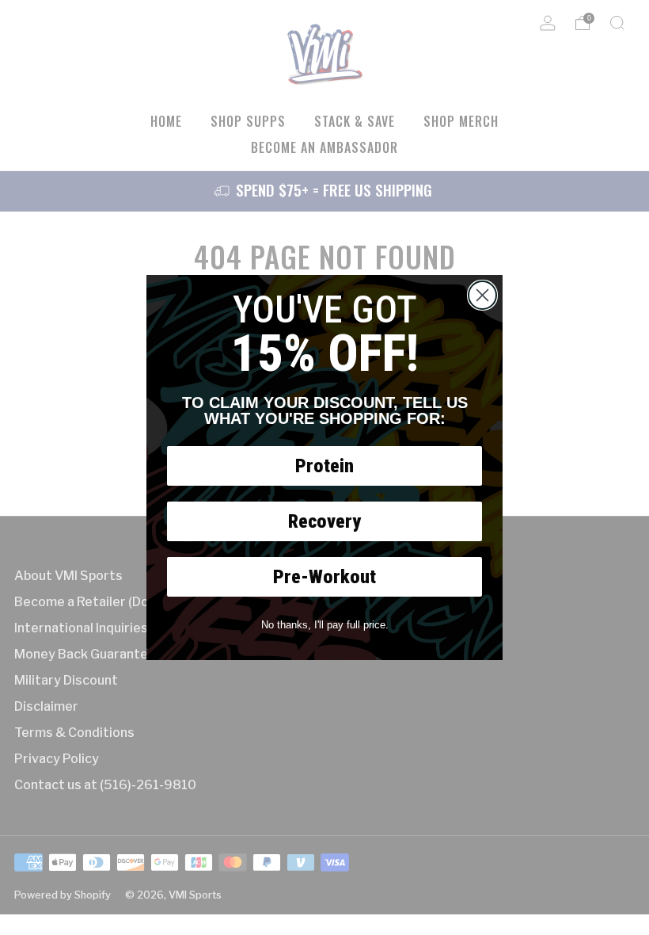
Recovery (324, 521)
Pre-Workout (324, 577)
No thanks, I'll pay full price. (325, 625)
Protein (324, 466)
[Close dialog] (482, 295)
